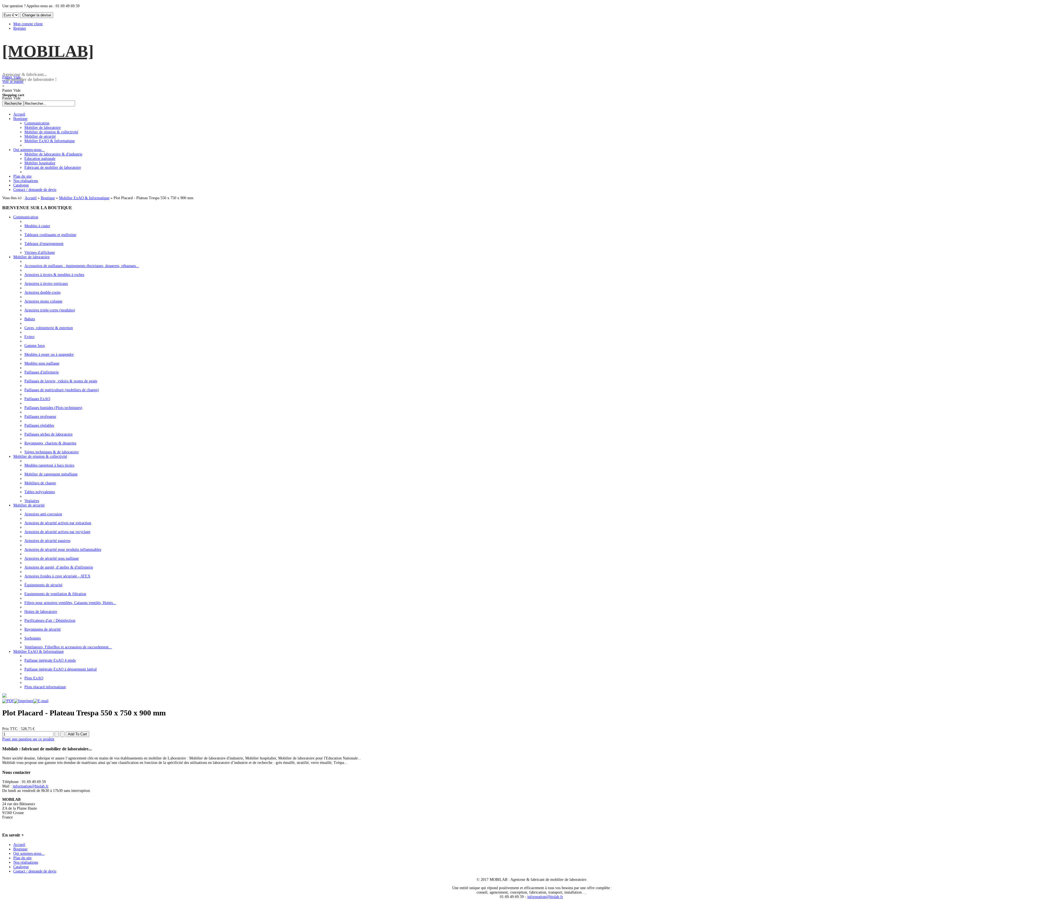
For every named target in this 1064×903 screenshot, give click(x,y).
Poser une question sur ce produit (28, 739)
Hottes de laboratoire (40, 612)
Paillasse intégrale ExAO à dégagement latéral (60, 669)
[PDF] (8, 701)
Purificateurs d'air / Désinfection (49, 620)
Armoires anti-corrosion (43, 514)
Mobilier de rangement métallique (51, 474)
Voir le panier (13, 79)
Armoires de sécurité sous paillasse (51, 558)
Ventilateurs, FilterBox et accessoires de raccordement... (68, 647)
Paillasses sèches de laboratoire (48, 434)
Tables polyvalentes (39, 492)
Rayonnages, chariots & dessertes (50, 443)
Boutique (48, 198)
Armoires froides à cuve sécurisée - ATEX (57, 576)
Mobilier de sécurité (29, 505)
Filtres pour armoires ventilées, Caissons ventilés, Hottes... (70, 603)
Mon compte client (28, 24)
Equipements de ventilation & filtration (55, 594)
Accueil (31, 198)
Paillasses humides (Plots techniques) (53, 408)
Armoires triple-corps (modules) (49, 310)
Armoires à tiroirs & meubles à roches (54, 275)
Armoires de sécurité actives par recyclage (57, 532)
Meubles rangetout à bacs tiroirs (49, 465)
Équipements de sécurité (43, 585)
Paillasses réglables (39, 425)
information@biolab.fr (30, 786)
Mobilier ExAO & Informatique (84, 198)
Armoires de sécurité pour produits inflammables (62, 550)
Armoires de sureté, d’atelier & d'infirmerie (58, 567)
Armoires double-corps (42, 292)
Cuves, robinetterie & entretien (48, 328)
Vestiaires (31, 501)
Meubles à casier (37, 226)
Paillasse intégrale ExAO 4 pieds (50, 660)
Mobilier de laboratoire (31, 257)
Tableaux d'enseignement (43, 244)
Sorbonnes (32, 638)
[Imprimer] (23, 701)
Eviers (29, 337)
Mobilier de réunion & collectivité (40, 456)
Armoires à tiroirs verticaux (46, 284)
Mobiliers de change (40, 483)
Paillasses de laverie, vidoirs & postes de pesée (60, 381)
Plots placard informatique (45, 687)
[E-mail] (40, 701)
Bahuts (29, 319)
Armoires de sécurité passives (47, 541)
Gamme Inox (34, 346)
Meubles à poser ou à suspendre (49, 354)
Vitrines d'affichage (39, 252)
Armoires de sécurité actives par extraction (57, 523)
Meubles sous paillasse (41, 363)
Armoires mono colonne (43, 301)
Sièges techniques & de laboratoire (51, 452)
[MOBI (48, 51)
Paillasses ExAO (37, 399)
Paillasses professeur (40, 417)
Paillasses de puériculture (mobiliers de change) (61, 390)
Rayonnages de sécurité (42, 629)
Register (19, 28)
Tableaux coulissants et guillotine (50, 235)
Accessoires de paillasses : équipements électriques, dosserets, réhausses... (81, 266)
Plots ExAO (33, 678)
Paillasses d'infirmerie (41, 372)
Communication (25, 217)
